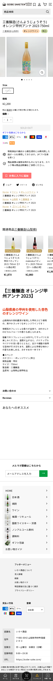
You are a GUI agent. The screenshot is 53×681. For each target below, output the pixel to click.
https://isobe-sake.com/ (28, 659)
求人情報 (18, 574)
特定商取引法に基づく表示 (26, 586)
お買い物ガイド (21, 582)
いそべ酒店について (23, 570)
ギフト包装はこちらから (14, 132)
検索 (17, 578)
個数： (6, 113)
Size (5, 85)
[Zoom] (42, 72)
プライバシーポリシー (24, 590)
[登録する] (43, 473)
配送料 (9, 110)
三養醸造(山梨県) (11, 31)
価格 (5, 98)
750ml (8, 90)
